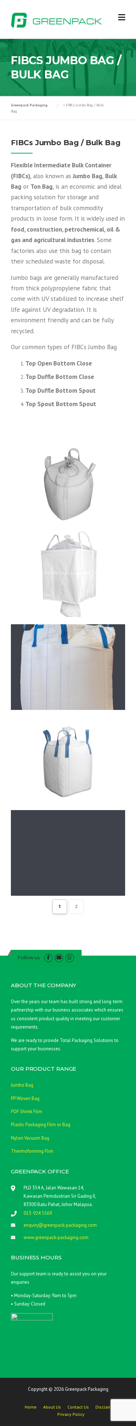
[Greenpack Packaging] (56, 19)
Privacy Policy (71, 1414)
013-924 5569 (38, 1213)
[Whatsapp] (69, 958)
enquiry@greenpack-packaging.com (60, 1225)
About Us (52, 1407)
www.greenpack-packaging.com (56, 1237)
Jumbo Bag (22, 1085)
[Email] (59, 958)
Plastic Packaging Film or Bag (40, 1124)
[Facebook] (48, 958)
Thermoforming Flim (32, 1151)
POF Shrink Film (26, 1111)
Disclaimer (106, 1407)
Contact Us (78, 1407)
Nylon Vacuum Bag (30, 1138)
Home (31, 1407)
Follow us (29, 957)
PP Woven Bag (25, 1098)
